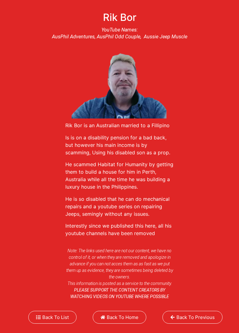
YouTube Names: (119, 30)
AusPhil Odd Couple (118, 37)
